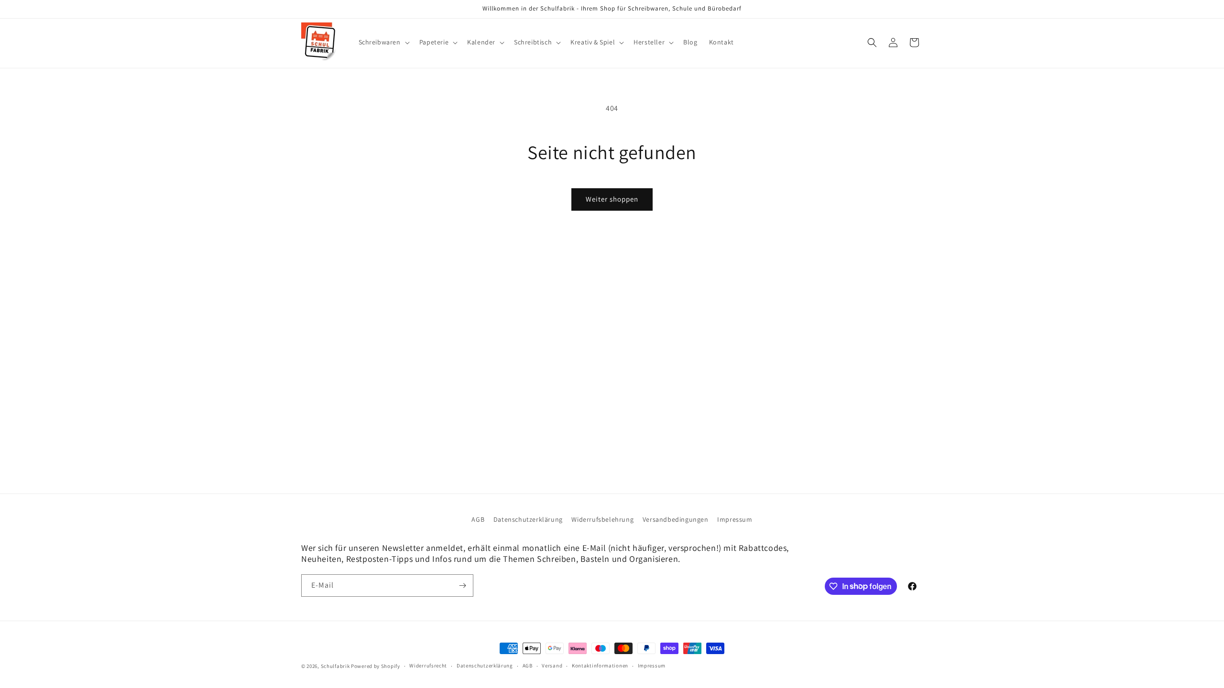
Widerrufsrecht (428, 665)
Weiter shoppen (612, 199)
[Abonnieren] (462, 585)
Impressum (734, 519)
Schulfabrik (335, 666)
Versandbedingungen (676, 519)
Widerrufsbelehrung (602, 519)
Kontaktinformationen (600, 665)
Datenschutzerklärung (528, 519)
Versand (552, 665)
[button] (383, 42)
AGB (477, 519)
